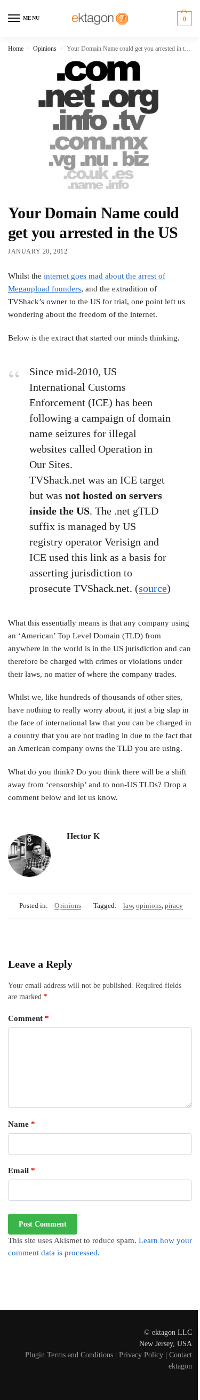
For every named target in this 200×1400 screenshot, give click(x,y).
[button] (183, 18)
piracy (174, 905)
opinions (149, 905)
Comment (28, 1018)
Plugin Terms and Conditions (69, 1355)
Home (15, 48)
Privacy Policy (141, 1355)
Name (21, 1124)
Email (21, 1170)
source (153, 588)
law (128, 905)
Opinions (45, 48)
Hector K (83, 836)
